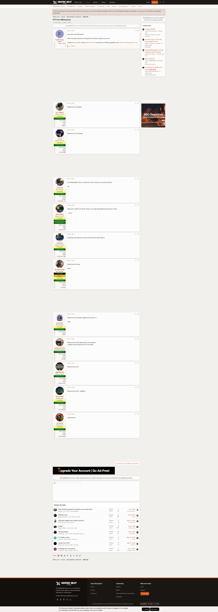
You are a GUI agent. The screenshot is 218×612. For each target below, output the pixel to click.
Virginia (64, 125)
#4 (138, 178)
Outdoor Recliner (150, 29)
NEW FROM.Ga (150, 59)
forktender (61, 533)
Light (151, 603)
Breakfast (147, 47)
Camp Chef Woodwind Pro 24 (128, 42)
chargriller (78, 42)
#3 (138, 129)
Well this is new (63, 515)
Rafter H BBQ (62, 528)
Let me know (141, 11)
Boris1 (133, 539)
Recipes (114, 6)
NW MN (64, 359)
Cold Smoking (100, 6)
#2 (138, 103)
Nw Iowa (63, 287)
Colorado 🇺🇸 (62, 152)
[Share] (136, 31)
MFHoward (61, 545)
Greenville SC (62, 383)
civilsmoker (132, 533)
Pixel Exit (131, 604)
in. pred (133, 516)
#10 (138, 363)
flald (59, 522)
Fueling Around (131, 550)
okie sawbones (131, 511)
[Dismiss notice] (163, 11)
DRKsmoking (132, 528)
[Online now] (60, 268)
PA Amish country (63, 537)
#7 (138, 260)
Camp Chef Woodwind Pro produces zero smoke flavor (75, 509)
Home (92, 586)
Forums (88, 2)
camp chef (92, 42)
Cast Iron (133, 6)
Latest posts (147, 25)
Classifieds (119, 596)
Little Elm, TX (62, 229)
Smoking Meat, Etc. (124, 6)
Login (141, 586)
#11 (138, 387)
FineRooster (57, 22)
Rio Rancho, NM (61, 256)
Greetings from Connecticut (66, 548)
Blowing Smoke (71, 6)
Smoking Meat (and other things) (125, 593)
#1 (138, 30)
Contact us (94, 593)
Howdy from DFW (64, 543)
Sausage (80, 6)
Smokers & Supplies (90, 6)
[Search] (163, 2)
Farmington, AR (61, 201)
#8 (138, 314)
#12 (138, 414)
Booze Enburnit (62, 517)
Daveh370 (61, 550)
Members (112, 2)
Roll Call (77, 517)
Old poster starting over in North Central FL (71, 520)
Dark (157, 603)
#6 (138, 234)
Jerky (108, 6)
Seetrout (60, 539)
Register (142, 590)
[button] (83, 2)
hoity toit (133, 544)
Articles (95, 2)
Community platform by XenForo (107, 604)
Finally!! (60, 526)
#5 (138, 205)
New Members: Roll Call (59, 6)
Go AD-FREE (144, 593)
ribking (60, 511)
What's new (78, 2)
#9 (138, 339)
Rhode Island (62, 436)
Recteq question (63, 532)
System (144, 603)
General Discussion (78, 533)
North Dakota (62, 409)
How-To (140, 6)
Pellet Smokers (74, 511)
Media (103, 2)
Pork (75, 528)
